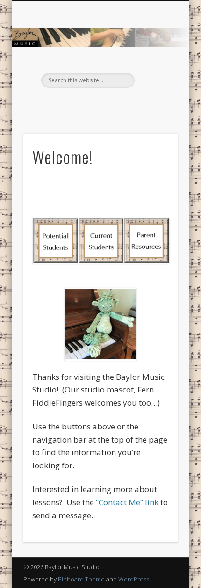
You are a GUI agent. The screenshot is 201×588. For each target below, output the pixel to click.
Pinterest (108, 103)
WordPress (133, 579)
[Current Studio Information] (100, 241)
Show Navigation (155, 83)
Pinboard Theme (81, 579)
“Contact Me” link (127, 502)
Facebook (89, 103)
